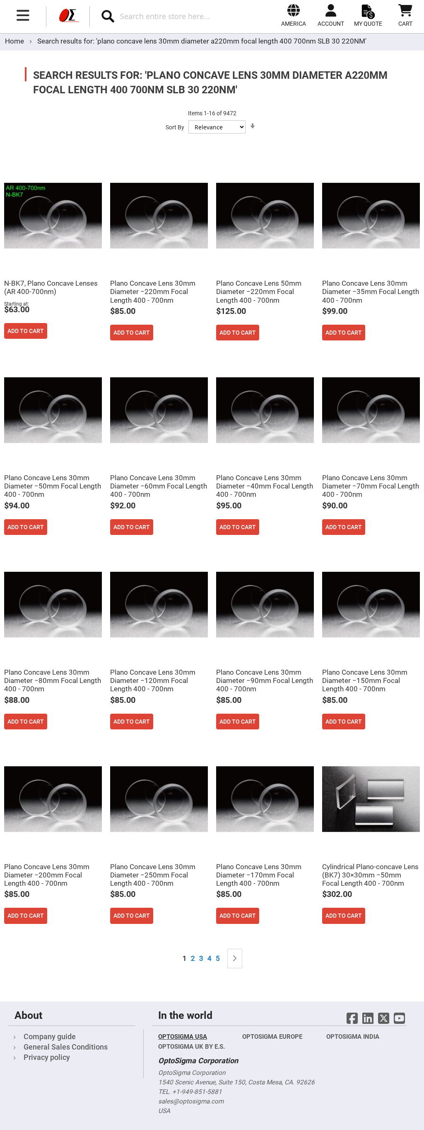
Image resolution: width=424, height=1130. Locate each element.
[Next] (234, 958)
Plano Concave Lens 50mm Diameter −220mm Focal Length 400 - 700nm (258, 291)
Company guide (50, 1036)
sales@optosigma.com (191, 1101)
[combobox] (173, 16)
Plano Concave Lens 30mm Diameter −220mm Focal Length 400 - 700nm (152, 291)
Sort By (175, 127)
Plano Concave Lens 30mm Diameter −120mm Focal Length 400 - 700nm (152, 680)
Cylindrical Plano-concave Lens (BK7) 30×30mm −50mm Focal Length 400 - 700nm (370, 875)
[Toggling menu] (23, 15)
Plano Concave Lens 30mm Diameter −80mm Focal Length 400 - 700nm (52, 680)
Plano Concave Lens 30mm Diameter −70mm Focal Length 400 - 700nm (370, 486)
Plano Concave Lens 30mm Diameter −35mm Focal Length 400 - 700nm (370, 291)
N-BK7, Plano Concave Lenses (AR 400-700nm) (51, 287)
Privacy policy (47, 1057)
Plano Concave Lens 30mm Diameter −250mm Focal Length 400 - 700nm (152, 875)
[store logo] (68, 16)
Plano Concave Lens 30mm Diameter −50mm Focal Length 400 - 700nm (52, 486)
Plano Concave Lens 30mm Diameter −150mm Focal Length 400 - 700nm (364, 680)
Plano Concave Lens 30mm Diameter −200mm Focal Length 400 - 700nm (46, 875)
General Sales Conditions (66, 1047)
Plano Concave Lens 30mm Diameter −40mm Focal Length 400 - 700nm (264, 486)
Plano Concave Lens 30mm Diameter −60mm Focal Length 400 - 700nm (158, 486)
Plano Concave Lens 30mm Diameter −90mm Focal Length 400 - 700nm (264, 680)
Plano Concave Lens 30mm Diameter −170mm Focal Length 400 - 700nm (258, 875)
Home (15, 41)
